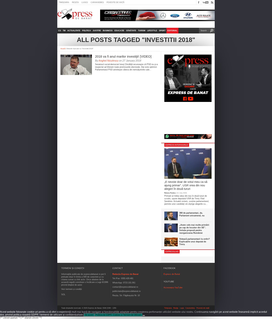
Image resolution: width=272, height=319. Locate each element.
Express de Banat (172, 274)
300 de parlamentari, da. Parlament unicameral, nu (191, 214)
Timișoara (64, 2)
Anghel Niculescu (108, 60)
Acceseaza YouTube (173, 287)
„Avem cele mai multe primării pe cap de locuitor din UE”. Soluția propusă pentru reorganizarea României (194, 229)
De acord (89, 315)
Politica (86, 31)
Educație (119, 31)
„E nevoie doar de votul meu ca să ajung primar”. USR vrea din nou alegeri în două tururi (185, 185)
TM (64, 31)
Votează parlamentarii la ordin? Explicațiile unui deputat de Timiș (194, 241)
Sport (162, 31)
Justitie (97, 31)
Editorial (172, 31)
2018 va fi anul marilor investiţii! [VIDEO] (123, 56)
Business (108, 31)
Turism (141, 31)
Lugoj (85, 2)
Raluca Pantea (170, 193)
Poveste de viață (115, 2)
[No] (143, 315)
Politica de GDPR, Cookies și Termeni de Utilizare (118, 315)
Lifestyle (152, 31)
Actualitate (73, 31)
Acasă (62, 49)
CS (59, 31)
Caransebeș (97, 2)
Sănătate (131, 31)
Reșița (75, 2)
